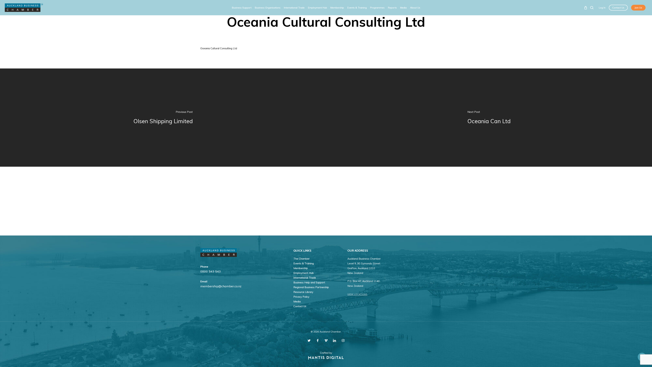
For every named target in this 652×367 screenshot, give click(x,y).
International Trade (304, 277)
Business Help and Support (309, 282)
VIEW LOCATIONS (357, 294)
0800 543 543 (210, 271)
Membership (300, 268)
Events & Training (303, 263)
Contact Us (299, 306)
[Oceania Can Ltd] (489, 117)
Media (297, 301)
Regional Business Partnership (311, 287)
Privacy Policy (301, 296)
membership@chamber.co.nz (220, 286)
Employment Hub (303, 273)
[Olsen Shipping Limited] (163, 117)
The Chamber (301, 258)
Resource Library (303, 292)
